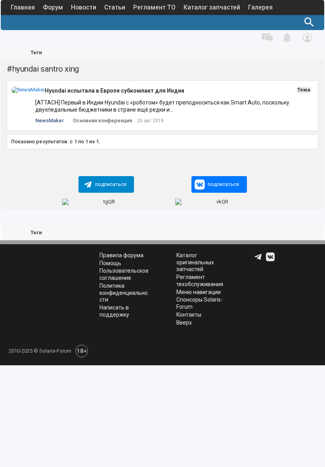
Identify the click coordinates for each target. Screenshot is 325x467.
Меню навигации (198, 292)
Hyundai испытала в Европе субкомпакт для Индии (114, 90)
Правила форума (121, 255)
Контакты (188, 314)
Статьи (114, 7)
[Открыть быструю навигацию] (308, 53)
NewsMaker (49, 120)
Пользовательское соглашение (124, 274)
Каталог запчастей (212, 7)
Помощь (110, 263)
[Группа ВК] (271, 259)
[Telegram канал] (258, 259)
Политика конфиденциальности (123, 293)
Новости (83, 7)
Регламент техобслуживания (199, 280)
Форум (53, 7)
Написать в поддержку (114, 311)
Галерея (260, 7)
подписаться (110, 184)
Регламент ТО (154, 7)
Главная (23, 7)
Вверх (184, 322)
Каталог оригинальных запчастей (195, 262)
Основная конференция (102, 120)
